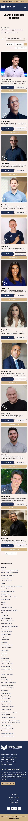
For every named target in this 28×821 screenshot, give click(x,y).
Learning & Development (7, 674)
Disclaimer (14, 794)
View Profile (6, 87)
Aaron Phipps (5, 246)
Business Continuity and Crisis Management (11, 586)
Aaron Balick (5, 163)
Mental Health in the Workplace (8, 682)
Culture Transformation (6, 607)
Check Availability (13, 91)
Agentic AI (3, 567)
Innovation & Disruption (6, 29)
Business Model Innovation (7, 588)
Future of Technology (6, 647)
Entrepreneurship (5, 639)
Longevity (3, 677)
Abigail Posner (5, 330)
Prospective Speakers (7, 759)
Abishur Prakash (6, 371)
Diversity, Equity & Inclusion (7, 621)
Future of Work (4, 650)
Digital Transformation (6, 618)
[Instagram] (19, 808)
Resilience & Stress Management (9, 712)
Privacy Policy (14, 802)
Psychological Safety (6, 704)
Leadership (3, 671)
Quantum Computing (6, 709)
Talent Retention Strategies (7, 728)
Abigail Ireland (5, 288)
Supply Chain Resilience (6, 725)
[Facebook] (8, 808)
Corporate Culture (5, 599)
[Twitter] (12, 808)
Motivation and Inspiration (7, 685)
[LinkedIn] (15, 808)
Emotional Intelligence (6, 629)
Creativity (3, 602)
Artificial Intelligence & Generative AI (9, 32)
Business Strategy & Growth (8, 591)
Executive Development (6, 645)
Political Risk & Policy (6, 701)
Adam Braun (5, 455)
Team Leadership (5, 730)
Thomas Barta (5, 121)
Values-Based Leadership (7, 733)
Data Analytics (4, 615)
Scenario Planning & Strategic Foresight (10, 720)
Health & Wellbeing (5, 661)
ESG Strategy (4, 642)
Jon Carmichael (6, 79)
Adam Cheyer (5, 496)
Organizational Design (6, 696)
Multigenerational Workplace (8, 688)
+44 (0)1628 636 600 (20, 1)
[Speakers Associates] (8, 7)
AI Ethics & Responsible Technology (9, 570)
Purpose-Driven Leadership (7, 706)
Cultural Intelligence (5, 605)
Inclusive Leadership (6, 666)
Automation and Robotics (7, 575)
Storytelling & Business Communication (10, 722)
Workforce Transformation (7, 736)
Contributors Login (6, 764)
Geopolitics (3, 655)
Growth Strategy (5, 658)
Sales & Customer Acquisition (8, 717)
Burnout (3, 583)
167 (21, 48)
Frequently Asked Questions (9, 757)
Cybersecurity (4, 613)
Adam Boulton (5, 413)
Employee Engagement (6, 631)
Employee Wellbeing (6, 634)
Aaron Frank (5, 204)
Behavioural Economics (6, 580)
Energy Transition (5, 637)
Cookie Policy (14, 800)
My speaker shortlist (8, 1)
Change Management (6, 594)
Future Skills (4, 653)
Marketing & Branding (6, 679)
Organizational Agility (6, 693)
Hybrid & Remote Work (6, 663)
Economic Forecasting (6, 623)
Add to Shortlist (20, 87)
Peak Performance (18, 29)
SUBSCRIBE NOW (6, 783)
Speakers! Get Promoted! (8, 762)
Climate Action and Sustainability (9, 596)
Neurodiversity (4, 690)
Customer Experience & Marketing (9, 610)
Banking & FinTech (5, 578)
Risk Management (5, 714)
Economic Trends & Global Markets (9, 626)
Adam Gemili (5, 538)
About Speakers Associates (9, 754)
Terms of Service (14, 797)
